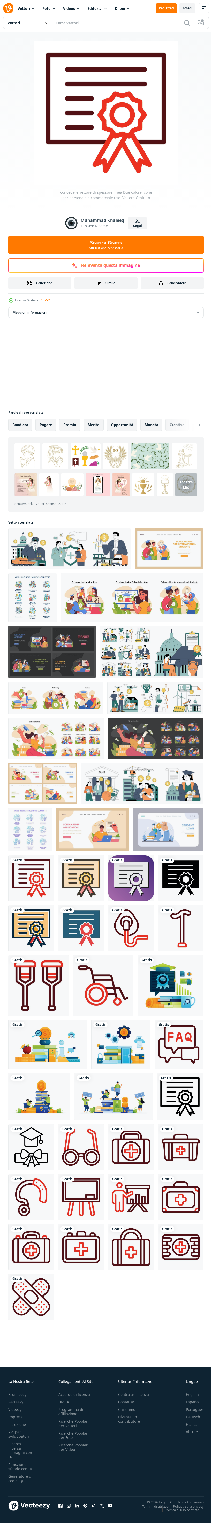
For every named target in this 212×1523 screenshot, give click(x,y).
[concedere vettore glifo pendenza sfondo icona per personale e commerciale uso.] (131, 878)
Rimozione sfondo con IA (20, 1466)
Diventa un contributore (129, 1419)
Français (189, 1424)
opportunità (122, 424)
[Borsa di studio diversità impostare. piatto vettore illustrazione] (132, 597)
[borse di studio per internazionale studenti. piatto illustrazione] (169, 548)
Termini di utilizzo (151, 1506)
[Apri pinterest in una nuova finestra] (85, 1505)
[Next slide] (191, 425)
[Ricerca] (187, 23)
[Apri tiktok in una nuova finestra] (94, 1505)
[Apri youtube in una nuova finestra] (110, 1505)
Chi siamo (126, 1409)
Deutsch (189, 1416)
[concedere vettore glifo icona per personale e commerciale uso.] (180, 878)
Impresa (15, 1416)
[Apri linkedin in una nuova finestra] (77, 1505)
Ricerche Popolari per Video (73, 1447)
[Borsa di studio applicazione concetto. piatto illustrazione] (92, 829)
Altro (186, 1432)
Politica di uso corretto (178, 1509)
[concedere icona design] (180, 1096)
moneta (151, 424)
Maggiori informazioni (30, 312)
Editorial (94, 8)
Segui (137, 226)
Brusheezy (17, 1394)
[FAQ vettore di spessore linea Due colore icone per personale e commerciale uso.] (179, 1044)
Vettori (24, 8)
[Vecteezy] (8, 8)
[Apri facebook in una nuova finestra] (60, 1505)
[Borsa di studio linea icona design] (31, 1147)
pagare (46, 424)
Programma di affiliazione (70, 1411)
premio (69, 424)
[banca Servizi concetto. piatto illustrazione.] (168, 829)
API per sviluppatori (18, 1434)
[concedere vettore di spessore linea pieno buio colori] (31, 928)
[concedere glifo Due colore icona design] (81, 928)
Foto (46, 8)
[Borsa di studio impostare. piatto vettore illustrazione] (56, 738)
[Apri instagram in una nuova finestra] (69, 1505)
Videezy (14, 1409)
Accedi (187, 8)
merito (94, 424)
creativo (177, 424)
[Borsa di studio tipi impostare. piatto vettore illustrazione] (55, 698)
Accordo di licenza (74, 1394)
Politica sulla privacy (184, 1506)
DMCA (63, 1401)
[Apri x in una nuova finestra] (102, 1505)
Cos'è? (45, 300)
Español (189, 1401)
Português (191, 1409)
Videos (69, 8)
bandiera (20, 424)
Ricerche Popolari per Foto (73, 1435)
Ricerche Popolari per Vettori (73, 1423)
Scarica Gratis (106, 244)
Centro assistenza (133, 1394)
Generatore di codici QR (20, 1478)
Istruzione (17, 1424)
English (188, 1394)
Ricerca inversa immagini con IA (20, 1450)
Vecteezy (15, 1401)
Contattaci (127, 1401)
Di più (120, 8)
